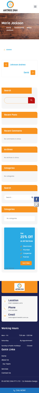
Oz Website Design (29, 381)
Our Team (7, 364)
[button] (35, 6)
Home (8, 28)
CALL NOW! (21, 390)
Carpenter (27, 253)
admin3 (9, 50)
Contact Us (6, 373)
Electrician (27, 246)
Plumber (26, 250)
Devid (26, 72)
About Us (5, 360)
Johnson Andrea (17, 64)
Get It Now (26, 263)
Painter (26, 257)
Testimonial (19, 28)
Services (5, 369)
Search (7, 90)
